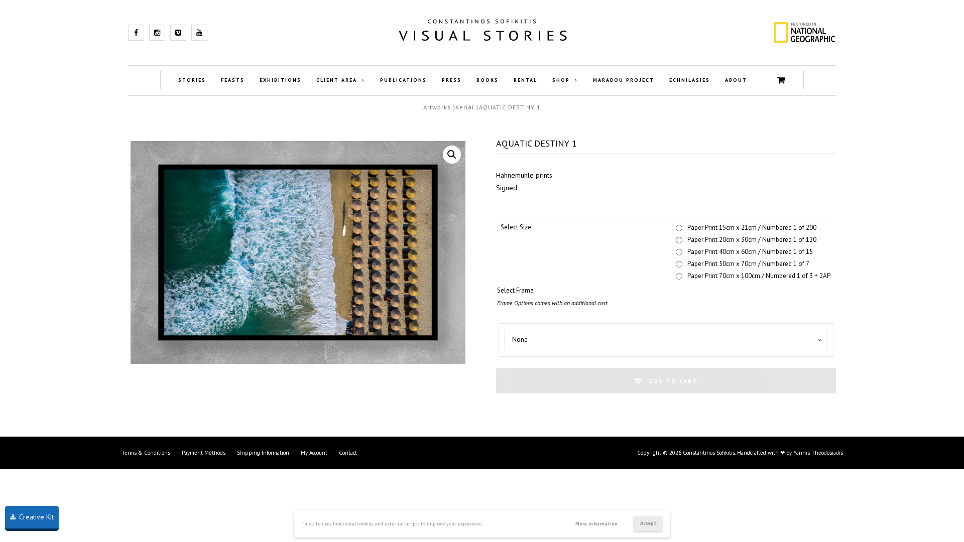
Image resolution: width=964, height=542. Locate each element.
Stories (192, 80)
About (736, 80)
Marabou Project (623, 80)
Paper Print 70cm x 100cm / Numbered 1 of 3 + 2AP (758, 276)
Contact (348, 452)
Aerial (464, 107)
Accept (648, 523)
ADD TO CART (673, 381)
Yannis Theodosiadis (818, 452)
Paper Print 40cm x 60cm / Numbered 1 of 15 (750, 251)
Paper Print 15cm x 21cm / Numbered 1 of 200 (751, 227)
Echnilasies (689, 80)
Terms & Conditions (146, 452)
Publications (403, 80)
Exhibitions (280, 80)
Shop (561, 80)
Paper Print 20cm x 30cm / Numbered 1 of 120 (751, 239)
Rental (525, 80)
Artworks (437, 107)
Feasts (233, 80)
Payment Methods (203, 452)
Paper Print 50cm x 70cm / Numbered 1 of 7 (748, 263)
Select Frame (515, 290)
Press (451, 80)
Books (487, 80)
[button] (452, 155)
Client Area (336, 80)
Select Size (516, 227)
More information (596, 523)
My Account (314, 452)
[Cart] (781, 80)
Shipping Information (263, 452)
